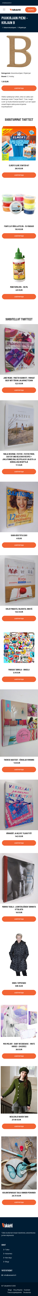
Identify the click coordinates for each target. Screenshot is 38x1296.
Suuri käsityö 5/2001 (19, 535)
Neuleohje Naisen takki (19, 1116)
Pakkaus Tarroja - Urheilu (19, 669)
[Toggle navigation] (4, 9)
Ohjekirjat (22, 27)
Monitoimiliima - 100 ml (19, 287)
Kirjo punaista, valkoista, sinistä (19, 609)
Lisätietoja (19, 88)
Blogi (7, 1262)
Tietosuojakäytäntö (14, 1292)
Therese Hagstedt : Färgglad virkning (19, 760)
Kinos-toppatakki (19, 983)
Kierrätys (8, 1258)
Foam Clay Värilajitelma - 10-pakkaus (19, 226)
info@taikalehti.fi (6, 3)
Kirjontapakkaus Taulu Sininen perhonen (19, 1192)
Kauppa (31, 10)
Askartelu (8, 1254)
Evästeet (27, 1290)
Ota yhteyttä (17, 1290)
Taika (7, 1250)
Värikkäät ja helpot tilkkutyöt (19, 833)
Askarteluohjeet (10, 27)
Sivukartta (27, 1292)
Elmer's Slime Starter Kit (19, 165)
